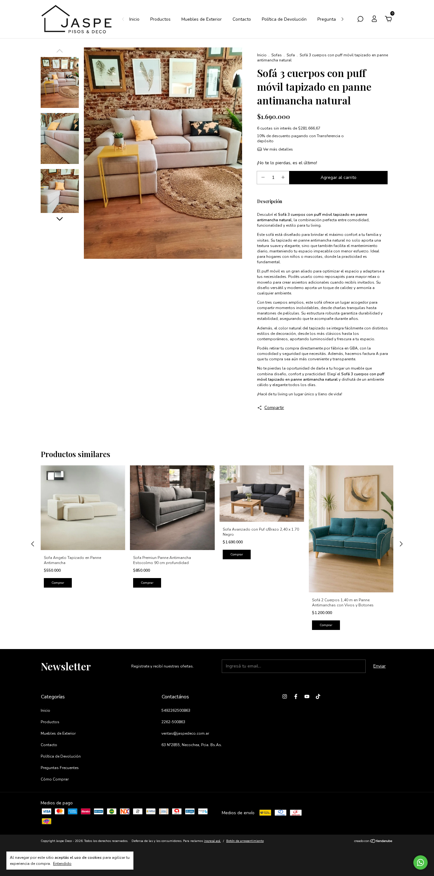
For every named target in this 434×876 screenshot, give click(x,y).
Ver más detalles (277, 149)
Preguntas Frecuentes (60, 767)
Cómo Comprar (55, 779)
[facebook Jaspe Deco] (295, 696)
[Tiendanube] (373, 842)
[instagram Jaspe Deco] (284, 696)
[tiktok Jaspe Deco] (318, 696)
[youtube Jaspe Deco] (306, 696)
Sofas (276, 55)
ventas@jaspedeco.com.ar (185, 733)
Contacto (242, 19)
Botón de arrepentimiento (245, 841)
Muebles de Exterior (201, 19)
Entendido (62, 863)
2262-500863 (173, 721)
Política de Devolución (284, 19)
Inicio (134, 19)
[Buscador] (360, 20)
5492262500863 (175, 710)
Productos (160, 19)
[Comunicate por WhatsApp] (420, 862)
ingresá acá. (212, 841)
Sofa (291, 55)
